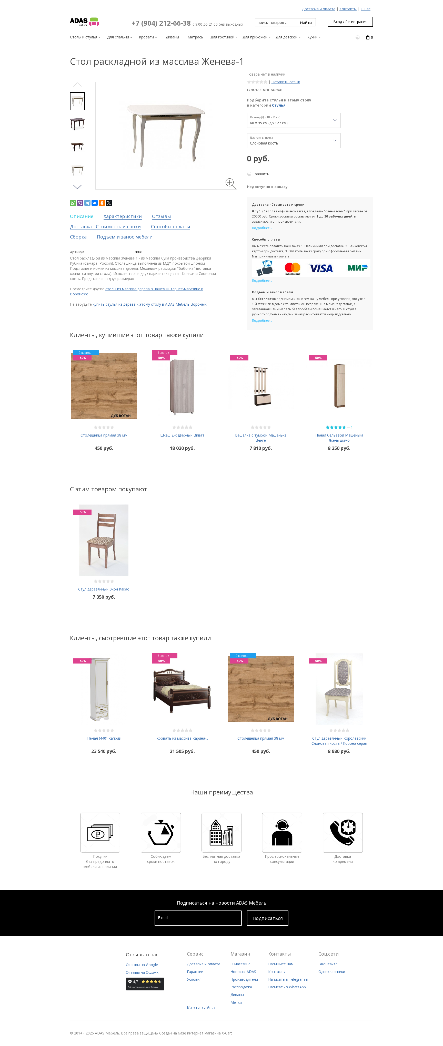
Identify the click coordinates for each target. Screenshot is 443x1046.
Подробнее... (262, 228)
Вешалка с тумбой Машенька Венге (261, 438)
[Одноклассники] (102, 203)
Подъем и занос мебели (125, 237)
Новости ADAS (243, 971)
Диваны (237, 994)
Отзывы (161, 216)
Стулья (279, 105)
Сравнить (261, 173)
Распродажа (241, 987)
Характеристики (123, 216)
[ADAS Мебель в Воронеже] (84, 22)
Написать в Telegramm (288, 979)
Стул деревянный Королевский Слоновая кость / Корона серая (339, 741)
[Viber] (80, 203)
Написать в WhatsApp (287, 987)
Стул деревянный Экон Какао (103, 589)
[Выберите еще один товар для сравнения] (358, 37)
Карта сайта (201, 1007)
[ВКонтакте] (95, 203)
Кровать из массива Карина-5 (182, 738)
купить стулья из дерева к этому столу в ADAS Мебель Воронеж (150, 304)
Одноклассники (331, 971)
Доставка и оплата (318, 8)
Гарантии (195, 971)
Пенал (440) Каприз (104, 738)
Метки (236, 1002)
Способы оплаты (170, 226)
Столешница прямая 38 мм (103, 435)
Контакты (348, 8)
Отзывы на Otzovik (142, 972)
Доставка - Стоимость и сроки (105, 226)
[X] (109, 203)
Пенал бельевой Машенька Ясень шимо (339, 438)
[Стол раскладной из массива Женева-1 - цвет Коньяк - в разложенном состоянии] (77, 147)
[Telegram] (87, 203)
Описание (81, 216)
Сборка (78, 237)
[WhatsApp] (73, 203)
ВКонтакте (328, 963)
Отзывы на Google (142, 964)
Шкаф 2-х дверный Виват (182, 435)
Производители (244, 979)
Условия (194, 979)
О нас (365, 8)
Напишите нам (281, 963)
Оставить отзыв (285, 81)
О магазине (240, 963)
